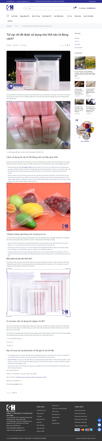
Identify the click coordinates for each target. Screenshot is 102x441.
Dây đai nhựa (55, 405)
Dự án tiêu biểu (88, 16)
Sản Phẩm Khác (59, 16)
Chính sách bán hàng (80, 413)
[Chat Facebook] (99, 425)
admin (9, 45)
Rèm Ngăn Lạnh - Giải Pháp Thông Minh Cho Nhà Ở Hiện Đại (79, 109)
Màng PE (54, 420)
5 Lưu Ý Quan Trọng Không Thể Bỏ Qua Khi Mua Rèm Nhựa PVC (85, 74)
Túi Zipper (39, 416)
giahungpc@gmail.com (23, 1)
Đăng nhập (92, 1)
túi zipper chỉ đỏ (26, 167)
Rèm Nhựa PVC (47, 16)
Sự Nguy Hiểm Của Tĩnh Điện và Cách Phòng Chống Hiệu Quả (79, 91)
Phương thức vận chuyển (81, 419)
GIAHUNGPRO (12, 360)
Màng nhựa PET (41, 428)
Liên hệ (10, 21)
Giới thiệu (14, 16)
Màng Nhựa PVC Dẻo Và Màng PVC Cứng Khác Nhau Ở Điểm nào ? (90, 109)
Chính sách (77, 16)
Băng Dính (39, 422)
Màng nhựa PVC (25, 16)
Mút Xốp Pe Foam (41, 410)
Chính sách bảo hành (80, 410)
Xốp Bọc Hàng (55, 417)
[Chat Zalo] (99, 429)
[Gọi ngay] (99, 420)
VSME (84, 438)
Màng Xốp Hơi (40, 413)
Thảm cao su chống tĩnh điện (59, 408)
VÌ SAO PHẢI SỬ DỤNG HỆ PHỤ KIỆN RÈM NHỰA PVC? (90, 91)
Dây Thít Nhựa (40, 425)
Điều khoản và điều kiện (80, 422)
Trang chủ (9, 26)
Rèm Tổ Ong (36, 16)
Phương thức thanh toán (81, 416)
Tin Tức (69, 16)
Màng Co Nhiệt (40, 431)
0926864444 (11, 1)
